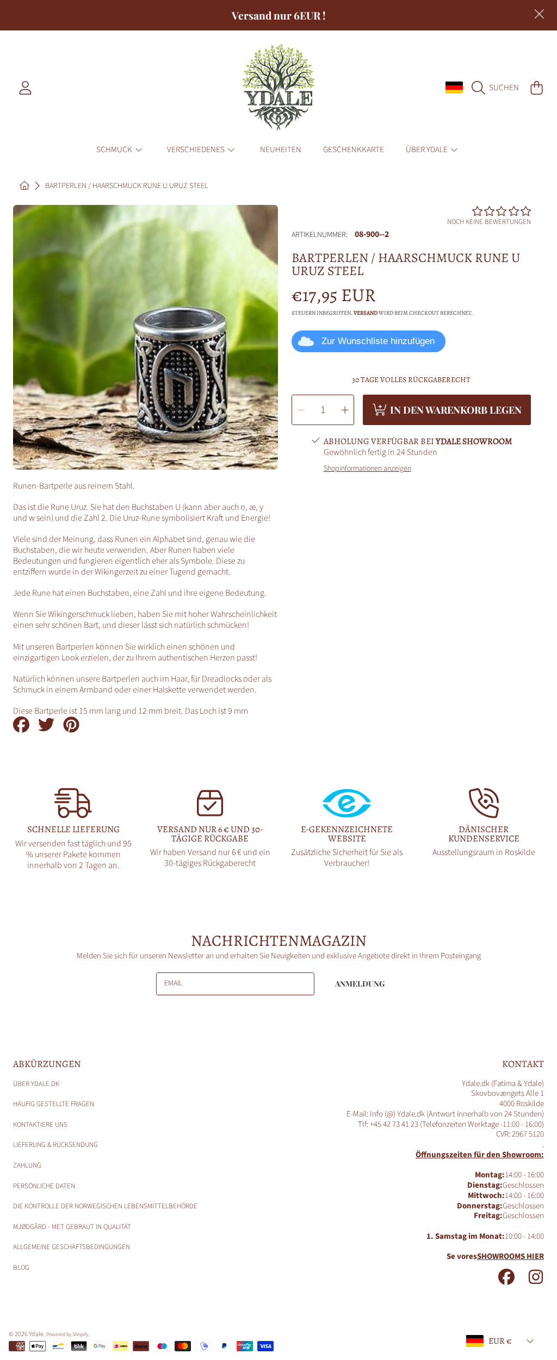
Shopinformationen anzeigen (367, 469)
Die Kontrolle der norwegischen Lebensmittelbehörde (105, 1206)
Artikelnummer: (320, 235)
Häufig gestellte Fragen (53, 1104)
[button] (498, 87)
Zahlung (27, 1165)
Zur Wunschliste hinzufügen (378, 341)
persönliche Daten (44, 1186)
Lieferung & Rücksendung (55, 1145)
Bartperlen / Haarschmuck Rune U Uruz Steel (126, 186)
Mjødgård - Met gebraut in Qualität (72, 1227)
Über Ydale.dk (36, 1084)
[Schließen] (539, 14)
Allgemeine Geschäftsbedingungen (71, 1247)
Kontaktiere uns (40, 1125)
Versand (365, 313)
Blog (21, 1267)
